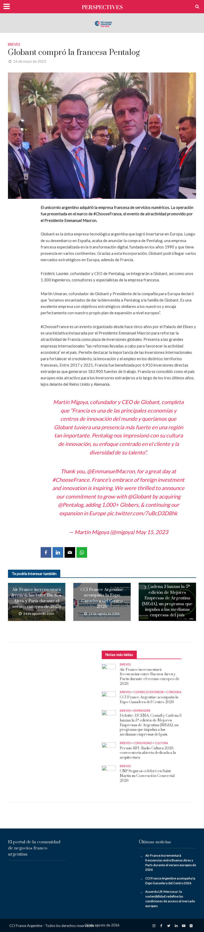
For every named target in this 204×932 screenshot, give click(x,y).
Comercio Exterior (148, 692)
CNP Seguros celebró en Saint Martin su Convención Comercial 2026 (147, 776)
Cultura (161, 743)
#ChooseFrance (71, 479)
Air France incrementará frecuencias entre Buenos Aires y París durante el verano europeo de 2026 (36, 598)
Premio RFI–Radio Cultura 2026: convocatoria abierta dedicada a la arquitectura (148, 753)
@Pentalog (70, 504)
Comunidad (142, 743)
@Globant (139, 496)
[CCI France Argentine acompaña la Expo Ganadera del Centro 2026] (109, 696)
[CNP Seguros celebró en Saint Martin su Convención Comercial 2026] (109, 770)
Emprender (141, 710)
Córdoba (173, 692)
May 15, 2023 (151, 532)
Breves (14, 44)
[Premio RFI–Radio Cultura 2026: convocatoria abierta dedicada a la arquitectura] (109, 747)
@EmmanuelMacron (111, 471)
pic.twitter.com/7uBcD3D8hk (142, 513)
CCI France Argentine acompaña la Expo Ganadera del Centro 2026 (101, 598)
